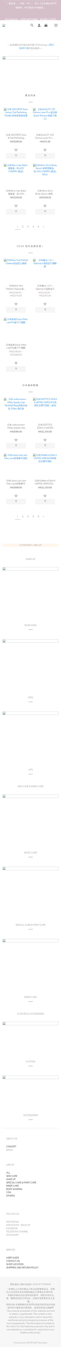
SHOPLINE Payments (36, 1342)
